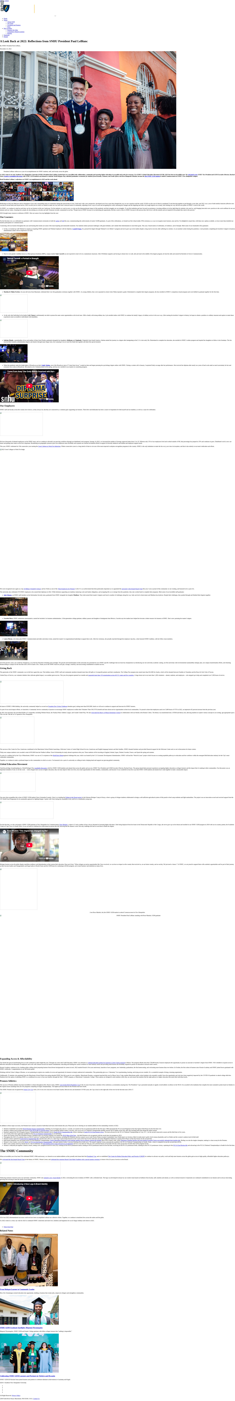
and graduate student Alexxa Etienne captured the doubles (84, 1140)
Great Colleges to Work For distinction (49, 446)
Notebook (6, 35)
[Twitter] (2, 6)
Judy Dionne (8, 595)
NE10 (26, 1142)
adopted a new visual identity (52, 1178)
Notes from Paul (8, 1227)
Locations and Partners (14, 25)
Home (5, 18)
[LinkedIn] (2, 9)
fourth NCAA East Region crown (94, 1132)
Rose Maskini (63, 824)
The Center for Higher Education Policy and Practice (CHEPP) (126, 1156)
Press (8, 27)
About (5, 20)
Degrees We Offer (12, 30)
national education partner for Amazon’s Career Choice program (106, 1062)
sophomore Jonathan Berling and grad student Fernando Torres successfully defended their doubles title (150, 1140)
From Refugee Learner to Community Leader (17, 1289)
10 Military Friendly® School (32, 589)
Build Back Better (58, 755)
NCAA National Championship (42, 1134)
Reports (9, 33)
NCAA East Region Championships (41, 1142)
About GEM (11, 22)
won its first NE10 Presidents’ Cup (70, 1085)
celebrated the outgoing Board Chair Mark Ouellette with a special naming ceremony (75, 1159)
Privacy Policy (16, 1395)
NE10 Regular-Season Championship (34, 1129)
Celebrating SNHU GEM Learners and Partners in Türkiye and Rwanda (27, 1376)
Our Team (10, 23)
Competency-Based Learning (15, 32)
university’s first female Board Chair (132, 589)
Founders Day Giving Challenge (57, 706)
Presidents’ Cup (91, 1156)
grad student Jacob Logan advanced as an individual (58, 1143)
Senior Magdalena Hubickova (59, 1140)
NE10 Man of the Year (69, 1135)
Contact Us (36, 1398)
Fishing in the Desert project (73, 797)
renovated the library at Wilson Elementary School (105, 712)
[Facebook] (2, 2)
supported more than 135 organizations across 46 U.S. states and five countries (111, 675)
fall (63, 221)
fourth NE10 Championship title (63, 1132)
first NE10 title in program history (40, 1130)
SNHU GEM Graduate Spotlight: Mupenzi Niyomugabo (21, 1328)
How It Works (8, 28)
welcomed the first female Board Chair (13, 1159)
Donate (6, 37)
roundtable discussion (40, 768)
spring (57, 221)
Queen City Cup (28, 1089)
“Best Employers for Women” (66, 589)
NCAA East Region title (180, 1145)
